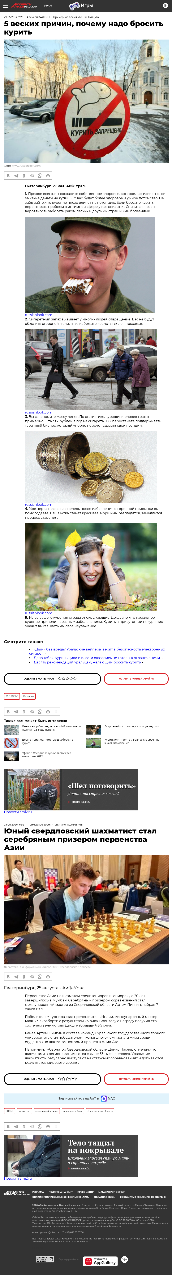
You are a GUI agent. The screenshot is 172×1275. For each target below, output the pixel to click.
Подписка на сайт (61, 1192)
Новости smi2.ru (18, 812)
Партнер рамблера (68, 1259)
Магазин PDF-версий (111, 1192)
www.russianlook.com (26, 165)
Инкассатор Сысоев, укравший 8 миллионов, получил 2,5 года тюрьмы (51, 728)
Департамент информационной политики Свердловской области (47, 967)
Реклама (38, 1192)
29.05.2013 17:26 (13, 17)
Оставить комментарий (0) (136, 678)
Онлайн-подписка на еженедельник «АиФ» (60, 1197)
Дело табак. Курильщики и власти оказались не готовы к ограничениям (97, 658)
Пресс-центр (85, 1192)
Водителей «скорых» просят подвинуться (131, 726)
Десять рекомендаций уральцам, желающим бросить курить (87, 662)
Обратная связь (104, 1197)
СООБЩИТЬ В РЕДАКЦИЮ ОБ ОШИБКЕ (143, 1197)
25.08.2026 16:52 (14, 824)
